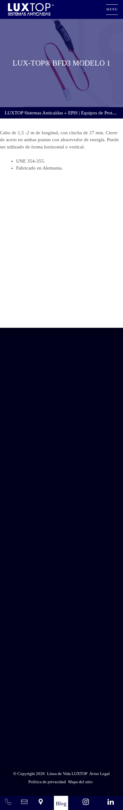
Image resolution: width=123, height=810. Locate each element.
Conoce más (61, 310)
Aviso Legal (77, 717)
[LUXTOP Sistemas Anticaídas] (31, 9)
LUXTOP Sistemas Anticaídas (34, 112)
